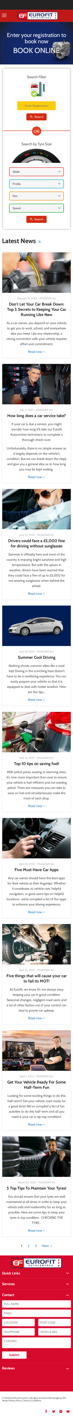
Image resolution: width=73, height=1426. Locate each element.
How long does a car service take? (36, 415)
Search (38, 116)
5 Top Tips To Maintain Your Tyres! (36, 1188)
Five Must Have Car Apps (36, 869)
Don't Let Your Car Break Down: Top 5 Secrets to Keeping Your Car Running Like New (36, 309)
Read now (35, 352)
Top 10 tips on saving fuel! (36, 763)
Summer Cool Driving (36, 657)
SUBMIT (14, 1355)
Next (45, 1246)
